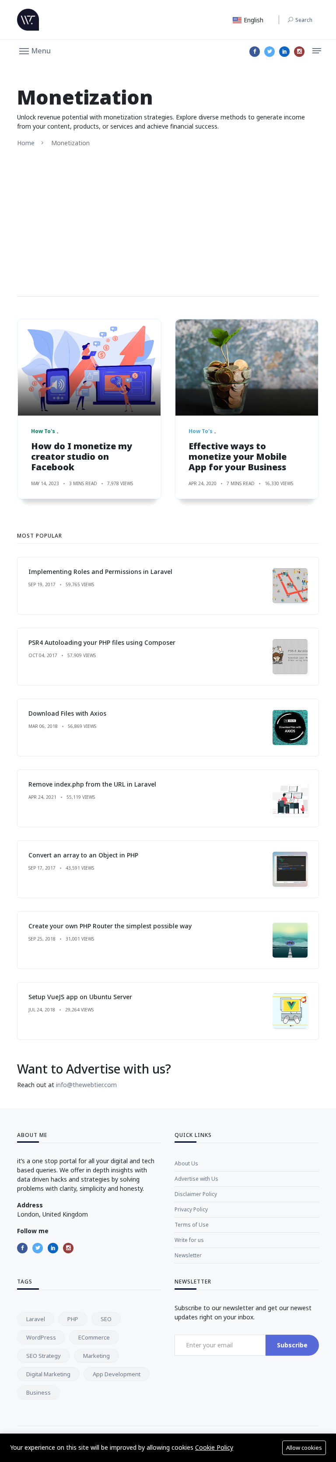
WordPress (41, 1337)
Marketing (96, 1356)
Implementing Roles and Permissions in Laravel (100, 571)
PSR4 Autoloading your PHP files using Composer (101, 642)
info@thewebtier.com (86, 1085)
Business (38, 1392)
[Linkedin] (284, 51)
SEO (106, 1319)
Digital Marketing (48, 1374)
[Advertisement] (168, 222)
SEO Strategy (43, 1356)
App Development (116, 1374)
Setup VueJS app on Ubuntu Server (80, 997)
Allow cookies (304, 1448)
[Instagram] (299, 51)
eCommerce (94, 1337)
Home (26, 143)
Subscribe (292, 1345)
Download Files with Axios (67, 713)
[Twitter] (269, 51)
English (252, 20)
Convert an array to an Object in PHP (83, 855)
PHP (72, 1319)
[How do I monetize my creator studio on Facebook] (89, 367)
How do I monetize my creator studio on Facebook (81, 456)
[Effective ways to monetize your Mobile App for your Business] (246, 367)
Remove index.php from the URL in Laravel (92, 784)
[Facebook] (254, 51)
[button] (35, 50)
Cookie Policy (214, 1447)
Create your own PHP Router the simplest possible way (110, 926)
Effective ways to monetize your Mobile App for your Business (238, 456)
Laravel (35, 1319)
